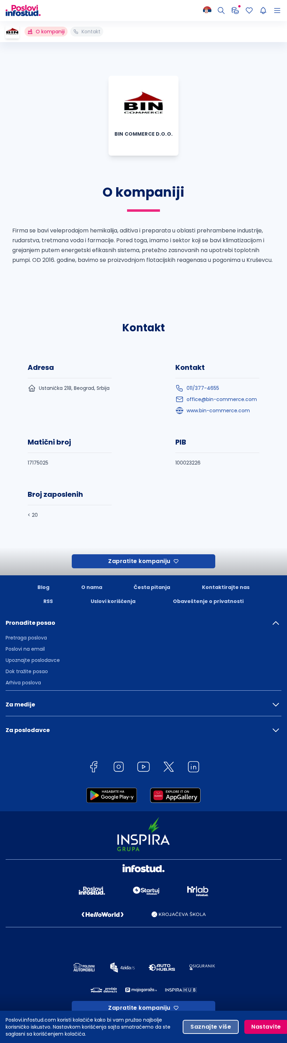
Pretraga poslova (26, 637)
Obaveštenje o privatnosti (208, 601)
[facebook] (93, 768)
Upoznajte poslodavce (33, 660)
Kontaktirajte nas (226, 587)
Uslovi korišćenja (113, 601)
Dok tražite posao (27, 671)
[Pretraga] (221, 10)
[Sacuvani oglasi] (249, 10)
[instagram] (119, 768)
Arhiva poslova (23, 682)
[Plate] (235, 10)
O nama (91, 587)
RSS (48, 601)
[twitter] (169, 768)
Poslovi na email (25, 648)
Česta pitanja (152, 587)
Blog (43, 587)
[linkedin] (194, 768)
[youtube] (143, 768)
